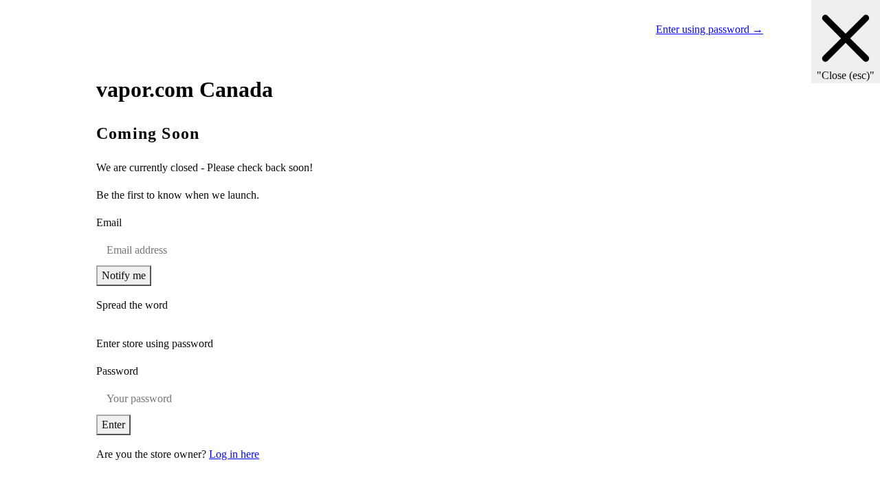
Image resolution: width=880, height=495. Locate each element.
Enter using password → (709, 29)
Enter (113, 424)
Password (117, 371)
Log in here (234, 454)
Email (109, 222)
